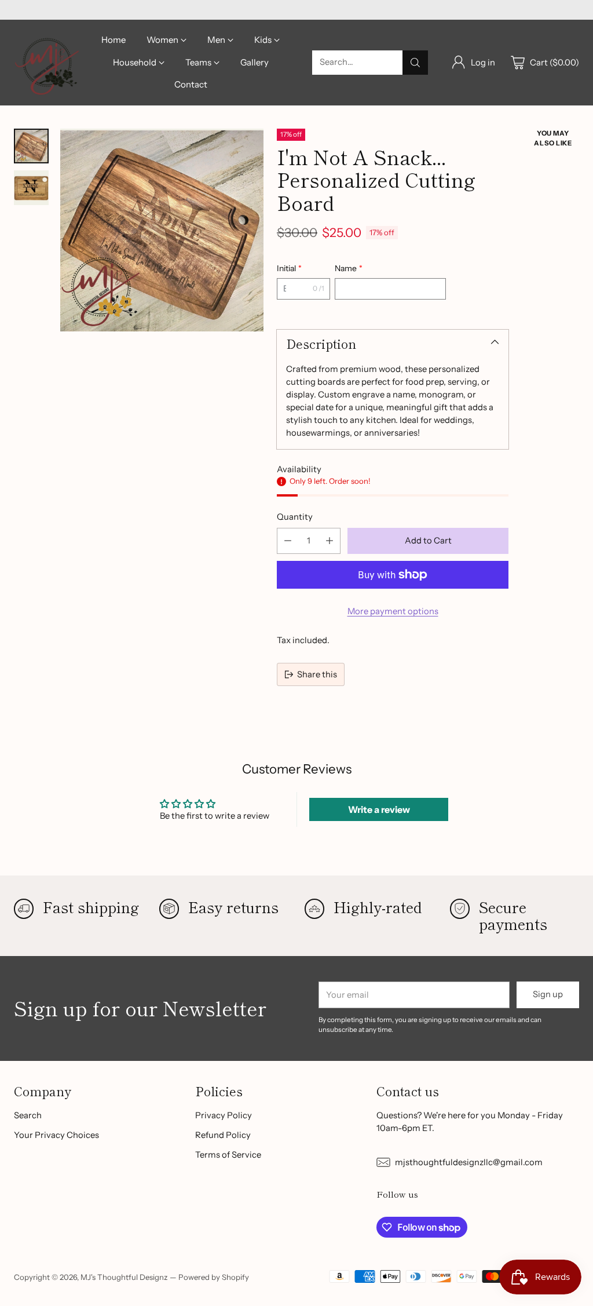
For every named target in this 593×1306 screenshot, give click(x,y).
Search (28, 1115)
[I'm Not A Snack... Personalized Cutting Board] (161, 230)
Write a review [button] (379, 809)
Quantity (295, 517)
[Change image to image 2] (31, 187)
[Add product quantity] (329, 540)
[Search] (415, 62)
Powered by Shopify (213, 1277)
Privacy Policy (223, 1115)
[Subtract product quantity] (287, 540)
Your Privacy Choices (56, 1135)
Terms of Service (228, 1155)
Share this (317, 674)
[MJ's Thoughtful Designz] (47, 62)
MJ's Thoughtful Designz (124, 1277)
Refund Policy (223, 1135)
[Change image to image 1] (31, 146)
